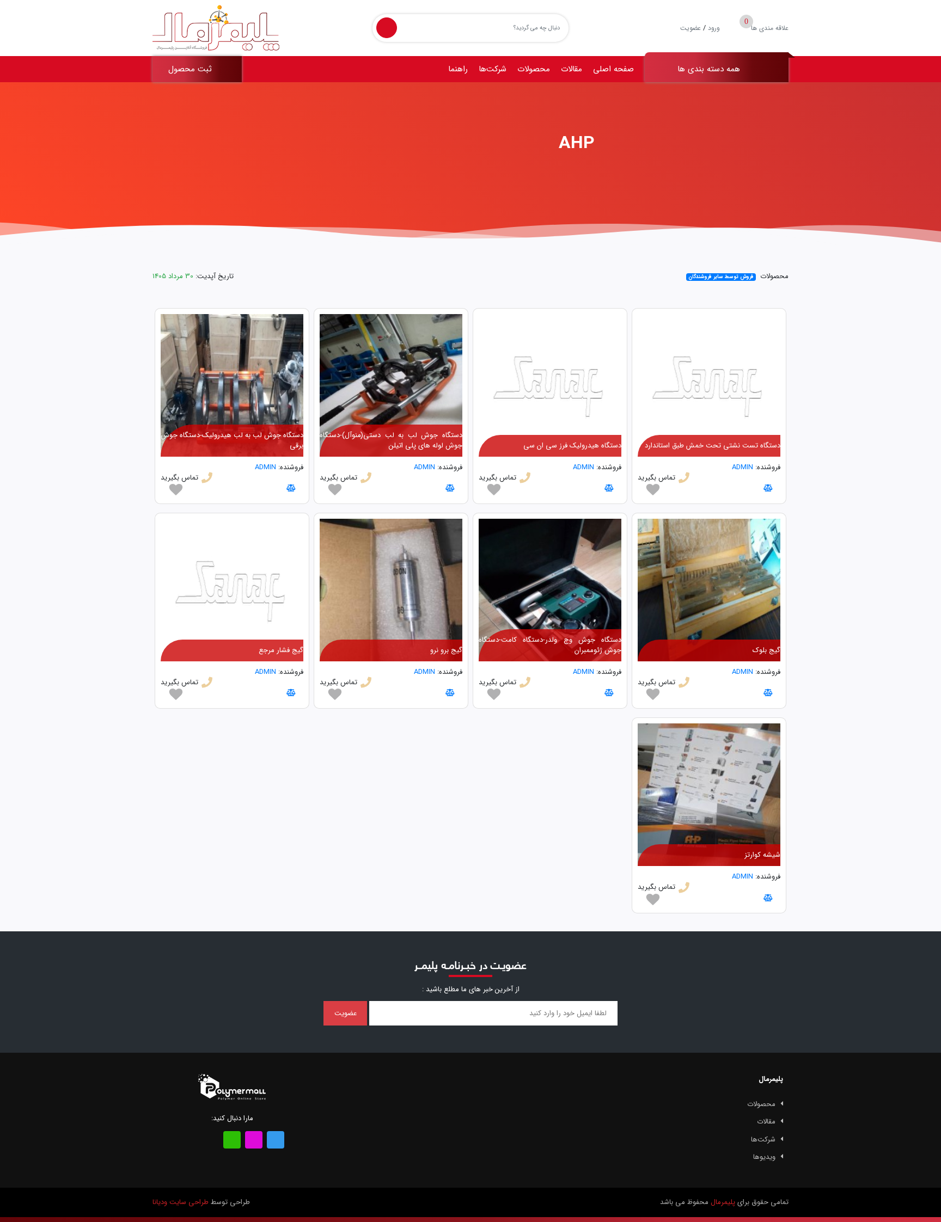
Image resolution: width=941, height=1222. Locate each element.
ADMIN (742, 467)
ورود (714, 28)
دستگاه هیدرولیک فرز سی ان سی (572, 445)
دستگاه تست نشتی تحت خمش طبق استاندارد (712, 445)
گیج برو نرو (446, 650)
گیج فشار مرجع (281, 650)
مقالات (571, 69)
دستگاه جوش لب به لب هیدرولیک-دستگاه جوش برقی (232, 440)
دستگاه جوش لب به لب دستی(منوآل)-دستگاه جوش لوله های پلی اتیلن (391, 440)
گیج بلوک (766, 650)
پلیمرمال (723, 1202)
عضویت (690, 28)
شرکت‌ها (492, 69)
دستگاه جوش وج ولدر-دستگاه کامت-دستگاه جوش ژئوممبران (550, 645)
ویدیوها (764, 1157)
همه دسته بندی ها (710, 69)
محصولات (533, 69)
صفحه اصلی (613, 69)
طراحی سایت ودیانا (180, 1202)
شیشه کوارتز (762, 855)
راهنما (458, 69)
